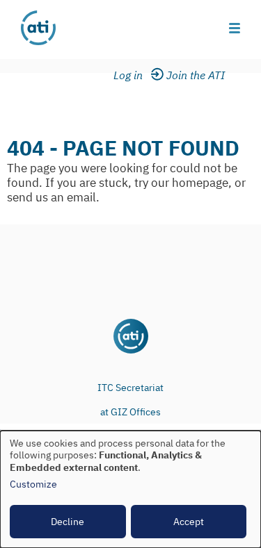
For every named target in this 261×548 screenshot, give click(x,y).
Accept (188, 521)
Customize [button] (33, 484)
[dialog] (130, 489)
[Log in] (137, 75)
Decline (67, 521)
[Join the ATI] (198, 75)
